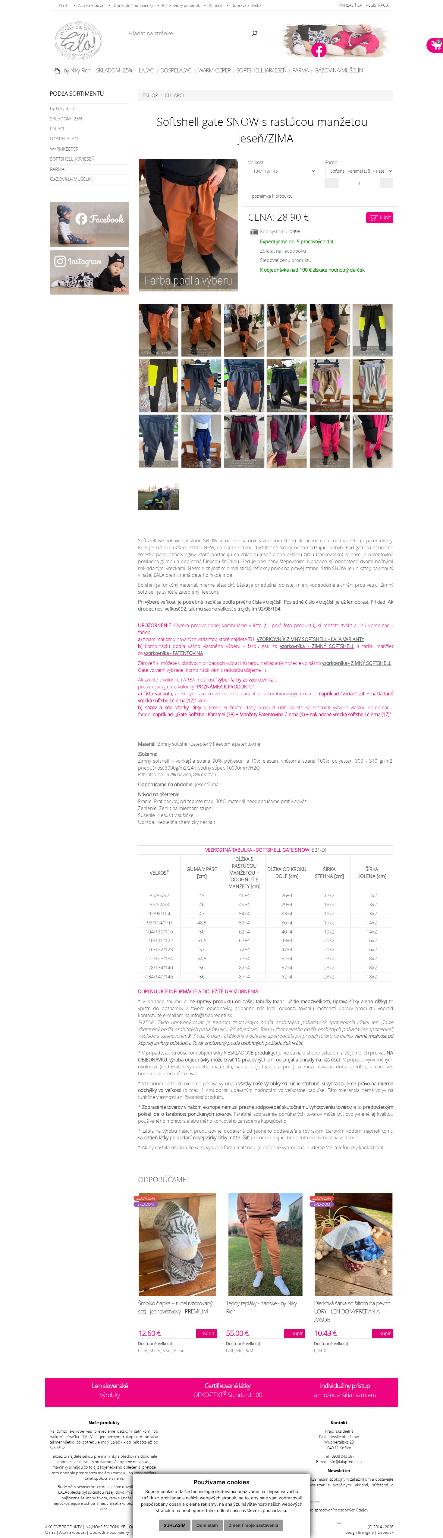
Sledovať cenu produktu (285, 260)
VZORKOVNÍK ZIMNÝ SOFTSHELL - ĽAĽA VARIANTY (310, 639)
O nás (64, 5)
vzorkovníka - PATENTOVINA (173, 653)
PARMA (300, 70)
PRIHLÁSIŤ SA (350, 5)
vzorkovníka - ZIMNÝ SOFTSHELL (317, 646)
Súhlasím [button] (175, 1525)
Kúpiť (208, 1333)
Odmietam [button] (207, 1525)
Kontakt (215, 5)
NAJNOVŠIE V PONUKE (105, 1527)
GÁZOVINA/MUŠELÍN (338, 70)
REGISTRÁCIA (377, 5)
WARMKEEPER (214, 70)
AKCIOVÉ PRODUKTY (63, 1527)
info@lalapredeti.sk (345, 1461)
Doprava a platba (246, 5)
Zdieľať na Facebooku (283, 250)
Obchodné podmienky (133, 5)
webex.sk (385, 1532)
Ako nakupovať (91, 5)
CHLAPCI (174, 95)
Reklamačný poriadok (181, 5)
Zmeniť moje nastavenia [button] (253, 1525)
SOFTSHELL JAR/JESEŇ (261, 70)
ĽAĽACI (147, 70)
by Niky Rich (77, 70)
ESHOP (150, 95)
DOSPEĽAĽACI (176, 70)
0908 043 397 (342, 1456)
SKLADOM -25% (114, 70)
